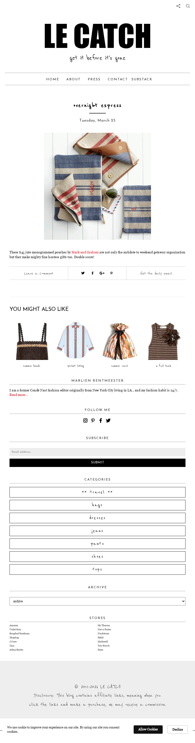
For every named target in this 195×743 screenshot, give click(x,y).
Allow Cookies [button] (148, 729)
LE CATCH (97, 35)
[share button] (187, 6)
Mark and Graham (85, 252)
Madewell (103, 641)
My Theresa (104, 625)
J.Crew (13, 641)
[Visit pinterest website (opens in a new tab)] (37, 143)
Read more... (19, 395)
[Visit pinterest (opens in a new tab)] (111, 273)
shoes (97, 556)
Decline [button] (177, 729)
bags (97, 505)
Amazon (14, 625)
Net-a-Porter (104, 629)
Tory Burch (104, 645)
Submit (97, 462)
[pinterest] (93, 421)
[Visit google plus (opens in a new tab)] (102, 273)
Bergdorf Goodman (19, 633)
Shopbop (14, 637)
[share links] (178, 6)
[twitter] (108, 421)
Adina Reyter (16, 649)
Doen (100, 649)
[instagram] (86, 421)
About (73, 79)
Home (52, 79)
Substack (142, 79)
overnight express (97, 105)
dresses (97, 518)
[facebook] (101, 421)
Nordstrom (103, 633)
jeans (98, 531)
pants (97, 544)
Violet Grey (15, 629)
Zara (12, 645)
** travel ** (97, 492)
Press (94, 79)
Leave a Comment (38, 273)
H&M (100, 637)
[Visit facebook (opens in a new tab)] (92, 273)
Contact (118, 79)
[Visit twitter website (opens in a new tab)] (83, 273)
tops (97, 569)
